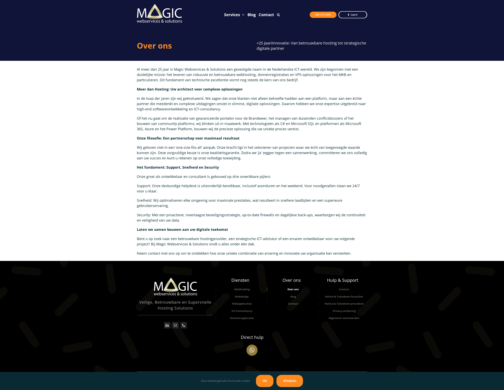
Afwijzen (289, 381)
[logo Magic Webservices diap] (175, 279)
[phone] (184, 325)
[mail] (175, 325)
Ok (265, 381)
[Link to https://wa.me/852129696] (252, 350)
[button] (278, 15)
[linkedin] (167, 325)
